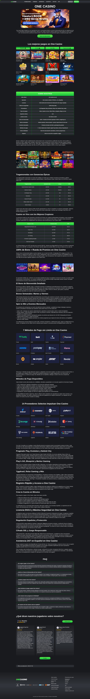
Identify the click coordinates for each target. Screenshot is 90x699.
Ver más (45, 658)
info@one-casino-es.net (69, 690)
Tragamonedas (66, 48)
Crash (51, 48)
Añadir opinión (67, 621)
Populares (22, 48)
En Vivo (36, 48)
